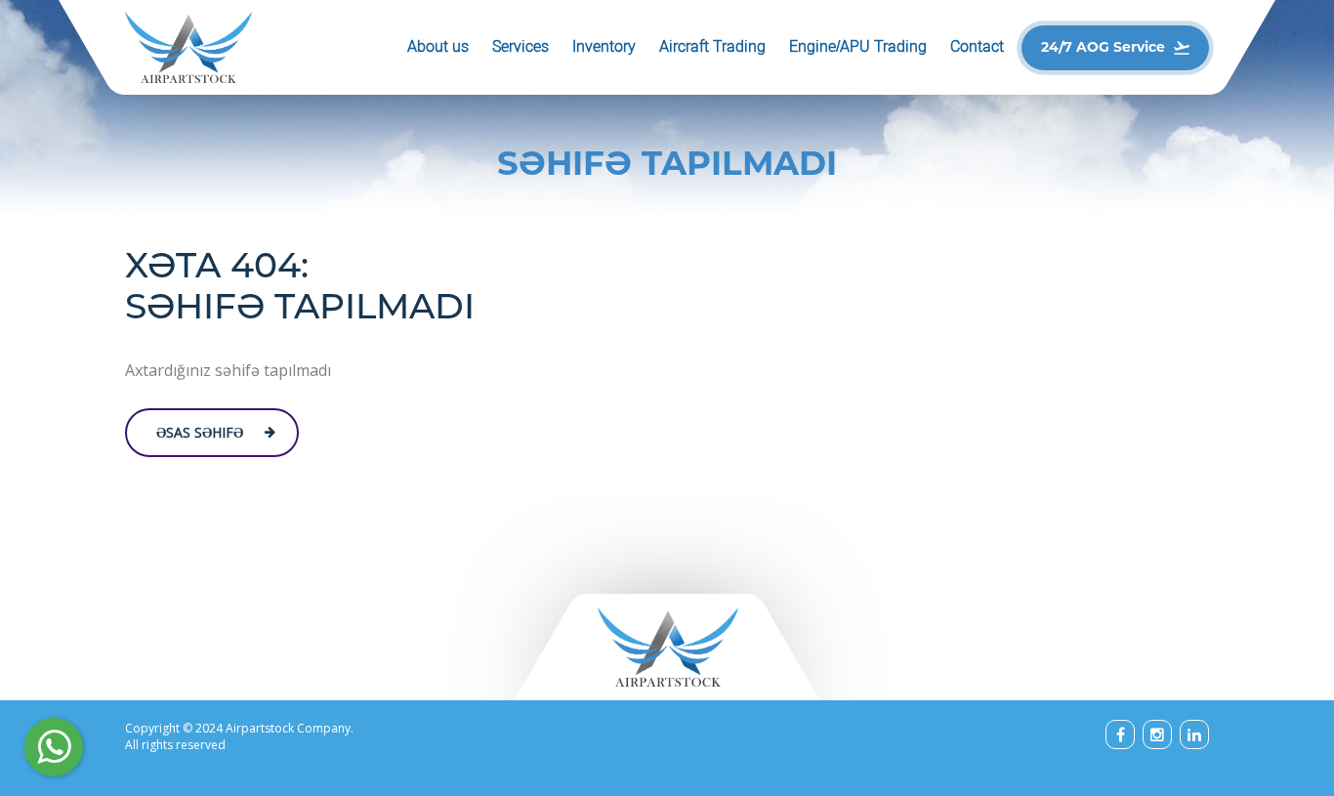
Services (520, 46)
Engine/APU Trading (858, 46)
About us (438, 46)
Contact (977, 46)
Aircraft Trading (712, 46)
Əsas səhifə (199, 432)
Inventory (604, 46)
